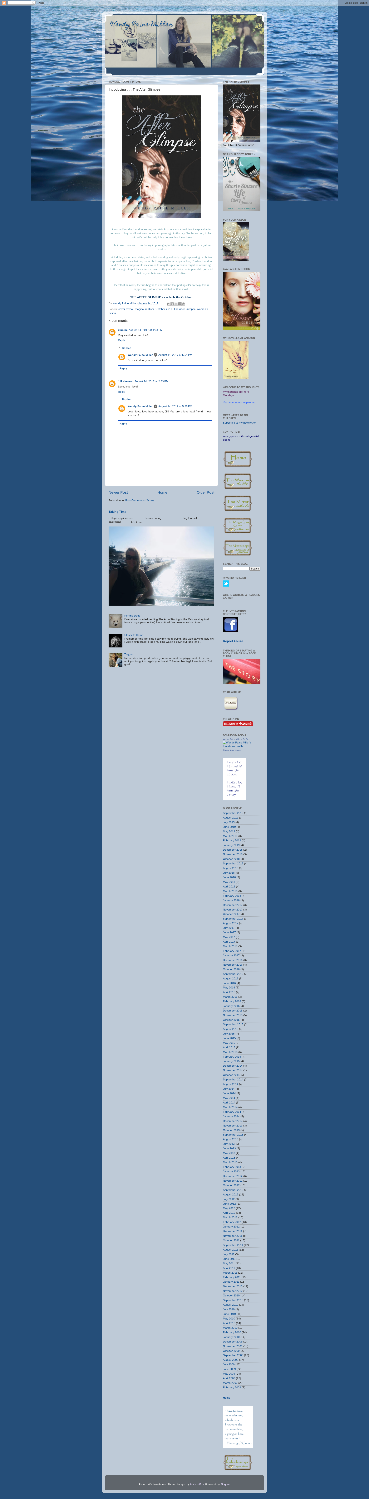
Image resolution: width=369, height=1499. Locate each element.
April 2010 (229, 1323)
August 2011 (230, 1249)
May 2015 (229, 1042)
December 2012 (233, 1176)
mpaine (123, 330)
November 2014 (233, 1070)
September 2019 (233, 813)
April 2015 (229, 1047)
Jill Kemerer (125, 381)
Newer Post (118, 492)
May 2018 (229, 882)
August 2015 (230, 1029)
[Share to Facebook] (180, 304)
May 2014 (229, 1098)
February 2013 (232, 1166)
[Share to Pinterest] (183, 304)
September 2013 (233, 1134)
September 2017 (233, 918)
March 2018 (230, 891)
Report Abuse (233, 641)
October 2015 (231, 1019)
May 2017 (229, 937)
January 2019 (231, 845)
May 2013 (229, 1153)
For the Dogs (132, 615)
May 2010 (229, 1318)
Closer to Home (133, 635)
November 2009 (233, 1346)
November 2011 (232, 1235)
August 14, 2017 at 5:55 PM (175, 406)
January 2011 (231, 1281)
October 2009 (231, 1350)
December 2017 (233, 905)
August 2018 (230, 868)
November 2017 (233, 909)
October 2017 (163, 309)
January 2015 (231, 1061)
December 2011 (232, 1231)
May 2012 (229, 1208)
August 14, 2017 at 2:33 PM (151, 381)
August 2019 (230, 817)
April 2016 (229, 992)
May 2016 (229, 987)
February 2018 (232, 895)
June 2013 (229, 1148)
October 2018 (231, 859)
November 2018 (233, 854)
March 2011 (230, 1272)
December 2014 (233, 1065)
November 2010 (233, 1291)
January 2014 (231, 1116)
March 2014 (230, 1107)
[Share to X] (176, 304)
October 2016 (231, 969)
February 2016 (232, 1001)
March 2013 (230, 1162)
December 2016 (233, 960)
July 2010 (229, 1309)
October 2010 (231, 1295)
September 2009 (233, 1355)
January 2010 (231, 1337)
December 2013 (233, 1121)
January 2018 (231, 900)
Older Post (205, 492)
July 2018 (229, 872)
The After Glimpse (185, 309)
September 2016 (233, 974)
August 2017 (230, 923)
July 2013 (229, 1143)
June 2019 (229, 826)
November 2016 (233, 964)
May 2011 (229, 1263)
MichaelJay (197, 1484)
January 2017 (231, 955)
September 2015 (233, 1024)
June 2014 (229, 1093)
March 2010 (230, 1327)
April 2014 (229, 1102)
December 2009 (233, 1341)
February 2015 (232, 1056)
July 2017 (229, 927)
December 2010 (233, 1286)
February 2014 (232, 1111)
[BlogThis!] (172, 304)
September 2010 (233, 1300)
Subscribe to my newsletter (239, 422)
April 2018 (229, 886)
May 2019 (229, 831)
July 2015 (229, 1033)
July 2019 (229, 822)
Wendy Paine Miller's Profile (235, 739)
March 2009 (230, 1382)
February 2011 (232, 1277)
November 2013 (233, 1125)
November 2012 (233, 1180)
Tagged (129, 654)
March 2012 (230, 1217)
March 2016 (230, 996)
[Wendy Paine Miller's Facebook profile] (241, 746)
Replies (126, 348)
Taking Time (117, 511)
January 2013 (231, 1171)
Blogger (225, 1484)
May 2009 (229, 1373)
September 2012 (233, 1190)
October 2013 (231, 1130)
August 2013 (230, 1139)
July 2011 (228, 1254)
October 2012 (231, 1185)
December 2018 (233, 849)
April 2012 (229, 1212)
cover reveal (125, 309)
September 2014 (233, 1079)
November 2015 (233, 1015)
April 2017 (229, 941)
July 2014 (229, 1088)
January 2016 (231, 1006)
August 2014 (230, 1084)
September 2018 (233, 863)
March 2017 (230, 946)
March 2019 (230, 836)
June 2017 (229, 932)
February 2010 (232, 1332)
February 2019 (232, 840)
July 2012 (229, 1199)
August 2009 (230, 1359)
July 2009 (229, 1364)
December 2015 (233, 1010)
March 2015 (230, 1052)
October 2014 (231, 1075)
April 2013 (229, 1157)
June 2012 (229, 1203)
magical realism (144, 309)
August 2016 (230, 978)
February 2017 (232, 950)
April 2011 (229, 1268)
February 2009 (232, 1387)
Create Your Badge (232, 750)
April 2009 (229, 1378)
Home (162, 492)
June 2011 (229, 1258)
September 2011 (233, 1245)
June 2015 (229, 1038)
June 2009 (229, 1369)
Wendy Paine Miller (142, 25)
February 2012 (232, 1222)
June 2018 (229, 877)
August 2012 (230, 1194)
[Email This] (169, 304)
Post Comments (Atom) (139, 500)
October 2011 (231, 1240)
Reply (121, 340)
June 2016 (229, 983)
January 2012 (231, 1226)
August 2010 (230, 1304)
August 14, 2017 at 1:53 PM (146, 330)
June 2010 (229, 1314)
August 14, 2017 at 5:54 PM (175, 354)
